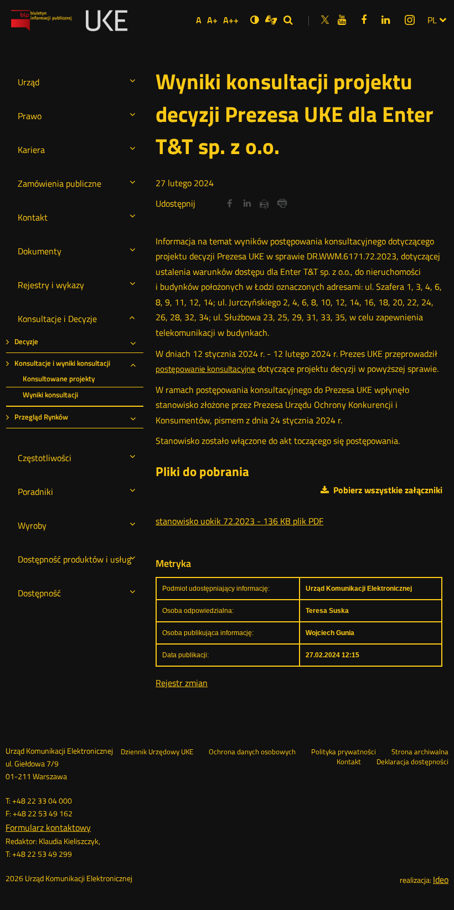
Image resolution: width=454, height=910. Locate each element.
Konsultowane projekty (59, 379)
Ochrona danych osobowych (252, 752)
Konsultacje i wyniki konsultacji (62, 363)
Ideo (440, 879)
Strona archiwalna (419, 752)
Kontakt (349, 762)
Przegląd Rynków (41, 417)
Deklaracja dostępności (412, 762)
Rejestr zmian (182, 682)
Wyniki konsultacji (50, 395)
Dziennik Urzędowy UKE (157, 752)
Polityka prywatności (343, 752)
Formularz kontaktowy (48, 827)
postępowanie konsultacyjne (205, 369)
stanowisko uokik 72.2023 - (239, 521)
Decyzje (26, 341)
